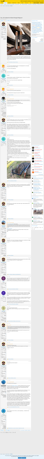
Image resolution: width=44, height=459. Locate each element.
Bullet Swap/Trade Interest (37, 192)
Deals (18, 2)
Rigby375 (33, 28)
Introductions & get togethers (11, 4)
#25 (30, 97)
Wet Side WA (4, 301)
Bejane (40, 29)
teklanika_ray (33, 26)
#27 (30, 137)
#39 (30, 380)
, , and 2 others (16, 428)
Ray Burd (41, 27)
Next (8, 20)
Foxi (32, 29)
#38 (30, 361)
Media (22, 2)
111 (5, 193)
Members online (35, 20)
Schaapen (34, 198)
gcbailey (37, 26)
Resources (26, 2)
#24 (30, 87)
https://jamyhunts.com (37, 167)
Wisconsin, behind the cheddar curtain (3, 391)
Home (2, 2)
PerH (41, 24)
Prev (2, 20)
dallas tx (5, 315)
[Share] (28, 22)
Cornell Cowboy (40, 26)
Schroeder (40, 23)
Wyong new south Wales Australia (4, 232)
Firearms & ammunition (36, 182)
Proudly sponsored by (35, 145)
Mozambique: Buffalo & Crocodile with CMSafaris (37, 184)
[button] (11, 3)
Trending (9, 2)
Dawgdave (34, 208)
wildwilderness (35, 27)
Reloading (34, 194)
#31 (30, 238)
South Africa (4, 419)
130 (5, 233)
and (10, 85)
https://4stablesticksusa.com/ (38, 172)
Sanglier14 (39, 25)
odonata (39, 22)
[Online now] (3, 25)
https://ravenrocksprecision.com (38, 169)
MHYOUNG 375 (35, 220)
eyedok (36, 25)
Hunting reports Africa (36, 179)
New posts (1, 4)
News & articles (17, 4)
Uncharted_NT (34, 23)
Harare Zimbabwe (4, 32)
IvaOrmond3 (41, 41)
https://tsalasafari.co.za (37, 150)
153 (5, 392)
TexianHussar (37, 30)
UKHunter (37, 23)
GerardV (41, 30)
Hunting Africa (30, 4)
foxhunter (33, 24)
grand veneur (36, 22)
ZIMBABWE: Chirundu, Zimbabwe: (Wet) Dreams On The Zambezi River (37, 188)
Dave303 (36, 24)
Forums (5, 2)
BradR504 (34, 30)
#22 (30, 64)
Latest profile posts (35, 197)
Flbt (32, 27)
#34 (30, 291)
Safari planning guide (24, 4)
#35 (30, 306)
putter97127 (40, 31)
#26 (30, 118)
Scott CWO (36, 31)
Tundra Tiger (33, 31)
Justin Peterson (37, 29)
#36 (30, 323)
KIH (35, 28)
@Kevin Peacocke (9, 228)
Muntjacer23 (39, 24)
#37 (30, 342)
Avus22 (38, 32)
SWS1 (41, 28)
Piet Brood (37, 28)
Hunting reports (34, 4)
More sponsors (41, 174)
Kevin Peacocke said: (10, 98)
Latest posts (34, 176)
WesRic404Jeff (35, 32)
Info (30, 2)
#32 (30, 257)
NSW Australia (4, 107)
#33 (30, 276)
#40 (30, 409)
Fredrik (40, 28)
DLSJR (39, 220)
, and (14, 274)
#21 (30, 22)
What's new (14, 2)
